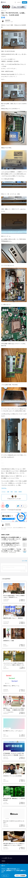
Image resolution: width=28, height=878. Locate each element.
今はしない (5, 875)
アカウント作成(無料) (20, 875)
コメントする (23, 571)
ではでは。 (4, 488)
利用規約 (3, 861)
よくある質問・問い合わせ (7, 858)
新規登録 (24, 2)
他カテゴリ (3, 10)
